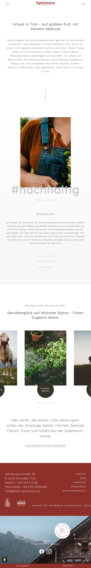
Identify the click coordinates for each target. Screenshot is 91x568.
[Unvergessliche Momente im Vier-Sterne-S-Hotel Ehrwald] (45, 5)
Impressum (56, 505)
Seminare (80, 482)
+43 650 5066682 (34, 486)
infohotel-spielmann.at (22, 491)
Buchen (68, 566)
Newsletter (39, 505)
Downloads (78, 486)
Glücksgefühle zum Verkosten (45, 445)
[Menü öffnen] (8, 4)
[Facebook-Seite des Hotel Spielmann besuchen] (41, 551)
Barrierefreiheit (74, 491)
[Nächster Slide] (50, 200)
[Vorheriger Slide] (40, 200)
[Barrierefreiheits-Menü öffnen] (4, 559)
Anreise (81, 474)
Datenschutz (73, 505)
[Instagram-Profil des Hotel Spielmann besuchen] (49, 551)
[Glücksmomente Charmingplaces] (21, 503)
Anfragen (22, 566)
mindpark (55, 543)
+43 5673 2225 (27, 482)
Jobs (83, 478)
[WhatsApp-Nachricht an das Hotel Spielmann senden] (87, 559)
